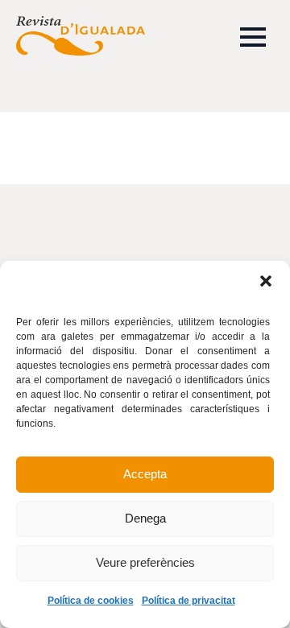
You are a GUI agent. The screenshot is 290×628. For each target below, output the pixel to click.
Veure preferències (145, 562)
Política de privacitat (188, 600)
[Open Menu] (253, 37)
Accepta (145, 474)
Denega (145, 518)
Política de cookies (91, 600)
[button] (266, 281)
